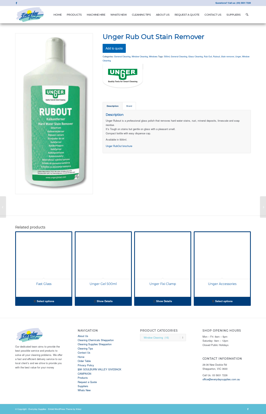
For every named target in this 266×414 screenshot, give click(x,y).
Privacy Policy (86, 365)
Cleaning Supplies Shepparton (95, 344)
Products (83, 378)
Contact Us (84, 352)
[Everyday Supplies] (30, 14)
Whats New (84, 390)
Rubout (216, 56)
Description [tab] (113, 105)
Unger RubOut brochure (119, 146)
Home (81, 357)
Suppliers (83, 386)
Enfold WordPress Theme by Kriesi (64, 408)
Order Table (84, 361)
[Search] (247, 14)
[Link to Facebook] (16, 3)
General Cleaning (122, 56)
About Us (83, 336)
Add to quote (114, 48)
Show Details (104, 301)
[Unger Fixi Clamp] (263, 207)
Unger (238, 56)
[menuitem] (57, 14)
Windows (153, 56)
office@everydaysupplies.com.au (221, 379)
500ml (167, 56)
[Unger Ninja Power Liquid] (3, 207)
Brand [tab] (129, 105)
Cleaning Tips (85, 348)
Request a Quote (87, 382)
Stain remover (227, 56)
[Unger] (123, 77)
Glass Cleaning (195, 56)
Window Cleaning (140, 56)
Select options (45, 301)
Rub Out (208, 56)
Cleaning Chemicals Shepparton (96, 340)
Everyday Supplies (37, 408)
